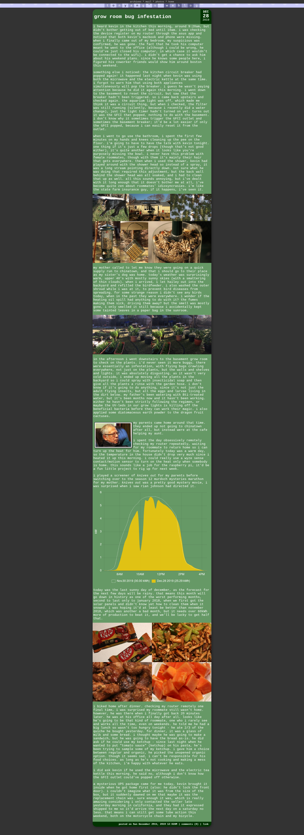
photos (160, 1)
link (206, 824)
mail (148, 1)
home (171, 1)
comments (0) (190, 824)
